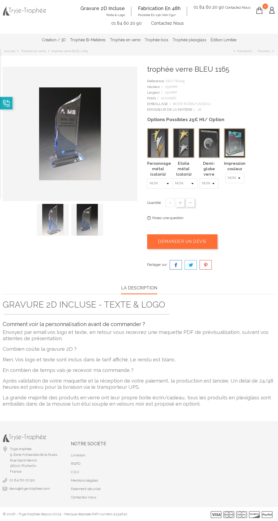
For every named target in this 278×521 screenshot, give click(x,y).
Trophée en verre (125, 40)
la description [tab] (139, 288)
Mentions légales (84, 480)
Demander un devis (182, 241)
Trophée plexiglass (189, 40)
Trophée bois (156, 40)
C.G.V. (75, 472)
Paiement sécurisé (85, 489)
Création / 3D (54, 40)
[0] (259, 11)
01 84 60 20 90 (22, 480)
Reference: (156, 81)
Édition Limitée (223, 40)
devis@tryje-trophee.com (29, 489)
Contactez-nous (83, 497)
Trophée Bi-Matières (88, 40)
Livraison (78, 455)
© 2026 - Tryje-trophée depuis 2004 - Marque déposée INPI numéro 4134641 (65, 514)
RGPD (76, 464)
